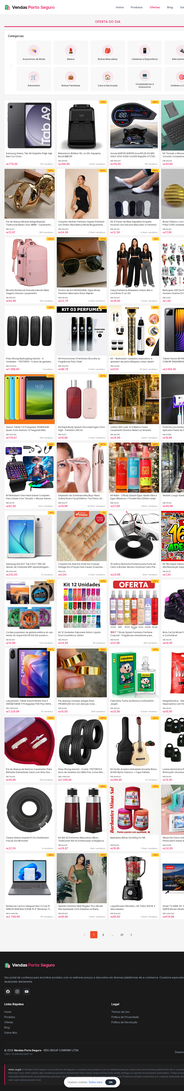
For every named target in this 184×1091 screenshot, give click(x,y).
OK (111, 1082)
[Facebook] (8, 991)
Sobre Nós (10, 1032)
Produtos (136, 7)
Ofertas (155, 7)
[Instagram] (17, 991)
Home (120, 7)
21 (122, 934)
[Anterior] (11, 66)
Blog (170, 7)
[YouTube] (26, 991)
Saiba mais (95, 1082)
